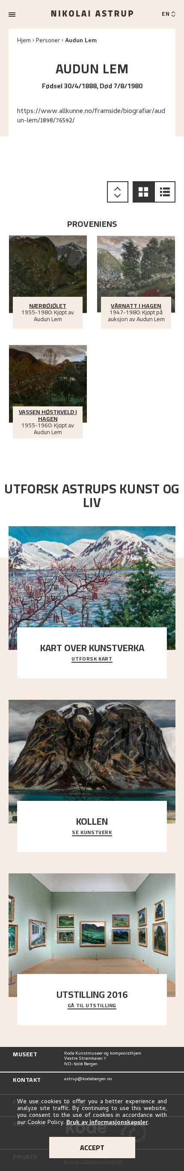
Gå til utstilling (92, 1006)
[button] (143, 192)
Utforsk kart (91, 659)
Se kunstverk (92, 832)
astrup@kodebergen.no (88, 1079)
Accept (92, 1147)
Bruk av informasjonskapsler (107, 1123)
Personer (48, 41)
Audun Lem (81, 41)
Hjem (24, 41)
